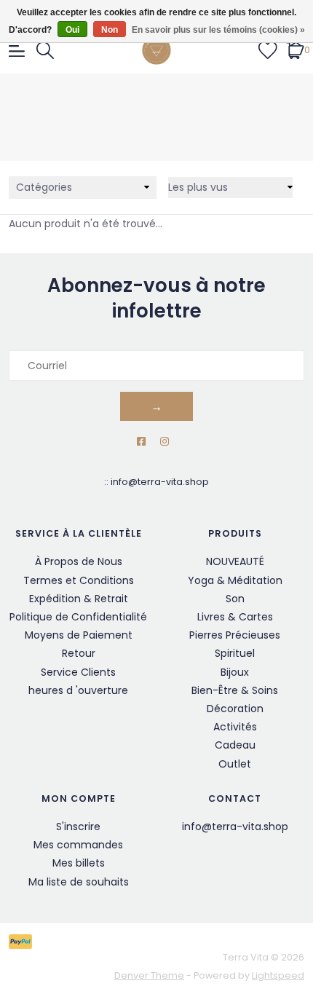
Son (235, 598)
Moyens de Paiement (78, 635)
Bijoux (235, 672)
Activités (235, 726)
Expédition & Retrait (78, 598)
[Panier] (295, 49)
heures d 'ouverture (78, 690)
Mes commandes (78, 844)
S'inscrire (78, 826)
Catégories (44, 187)
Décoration (235, 708)
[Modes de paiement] (23, 940)
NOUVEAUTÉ (235, 561)
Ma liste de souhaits (78, 882)
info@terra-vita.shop (160, 482)
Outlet (234, 764)
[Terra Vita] (157, 50)
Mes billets (78, 863)
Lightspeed (278, 975)
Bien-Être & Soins (234, 690)
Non (109, 30)
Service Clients (78, 672)
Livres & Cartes (235, 617)
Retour (78, 653)
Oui (72, 30)
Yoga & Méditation (235, 580)
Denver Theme (149, 975)
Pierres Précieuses (234, 635)
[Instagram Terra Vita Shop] (164, 442)
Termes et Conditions (78, 580)
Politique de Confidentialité (78, 617)
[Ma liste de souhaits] (267, 49)
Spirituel (235, 653)
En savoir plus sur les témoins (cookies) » (218, 30)
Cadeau (235, 745)
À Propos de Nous (78, 561)
